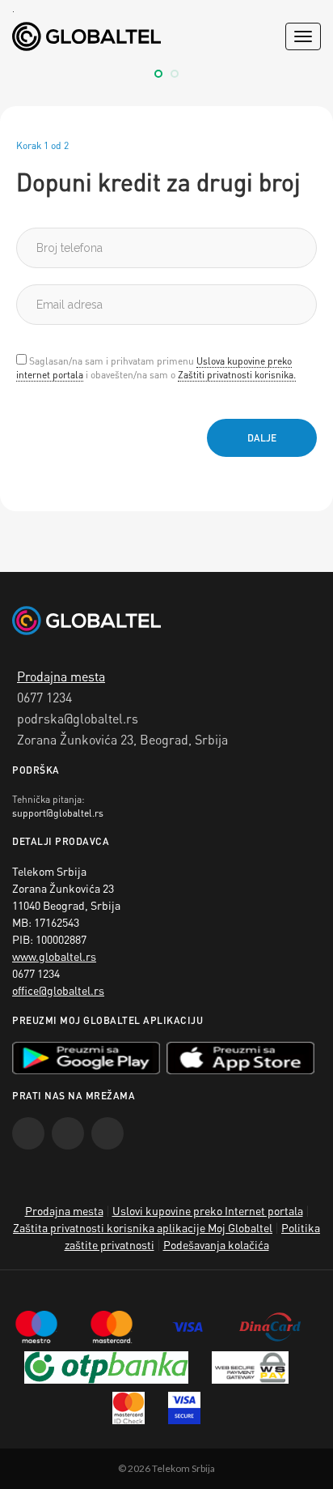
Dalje (261, 438)
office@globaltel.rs (58, 990)
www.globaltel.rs (54, 956)
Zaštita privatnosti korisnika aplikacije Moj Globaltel (142, 1227)
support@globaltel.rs (57, 813)
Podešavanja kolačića (216, 1244)
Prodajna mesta (61, 676)
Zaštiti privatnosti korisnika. (237, 375)
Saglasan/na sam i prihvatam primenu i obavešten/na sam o (156, 368)
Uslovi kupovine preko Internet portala (207, 1210)
